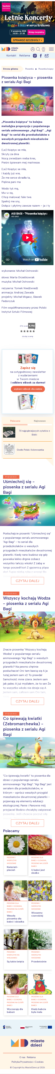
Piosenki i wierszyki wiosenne (11, 860)
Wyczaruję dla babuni (15, 1010)
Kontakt (11, 55)
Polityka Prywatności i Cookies (28, 1062)
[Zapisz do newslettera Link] (47, 55)
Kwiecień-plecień (12, 868)
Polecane (15, 421)
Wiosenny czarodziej (37, 914)
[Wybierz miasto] (44, 49)
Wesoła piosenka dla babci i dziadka (15, 918)
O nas (22, 1057)
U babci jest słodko (38, 871)
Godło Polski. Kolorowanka (30, 449)
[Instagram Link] (35, 55)
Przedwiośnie (38, 961)
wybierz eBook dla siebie (28, 388)
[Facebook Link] (41, 55)
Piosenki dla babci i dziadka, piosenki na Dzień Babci (39, 861)
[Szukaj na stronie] (38, 49)
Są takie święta (15, 961)
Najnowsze (40, 421)
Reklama (24, 55)
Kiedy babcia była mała (38, 1010)
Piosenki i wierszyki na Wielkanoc (13, 955)
